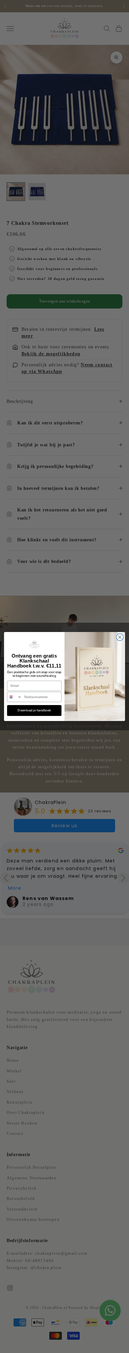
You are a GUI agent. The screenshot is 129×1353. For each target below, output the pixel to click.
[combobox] (14, 697)
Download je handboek (34, 710)
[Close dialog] (119, 637)
